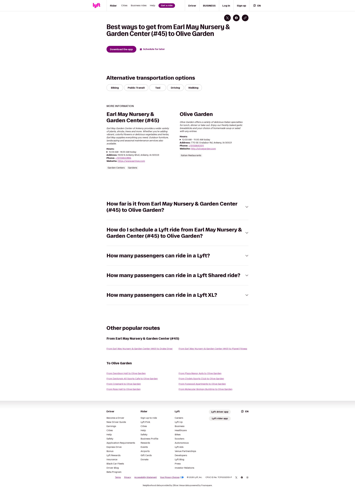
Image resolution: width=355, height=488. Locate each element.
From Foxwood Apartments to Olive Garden (202, 384)
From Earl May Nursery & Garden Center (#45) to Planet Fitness (213, 348)
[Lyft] (96, 5)
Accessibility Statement (145, 477)
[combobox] (257, 5)
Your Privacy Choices (169, 477)
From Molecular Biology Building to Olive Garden (205, 389)
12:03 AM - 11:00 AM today (196, 139)
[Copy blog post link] (245, 18)
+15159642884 (123, 158)
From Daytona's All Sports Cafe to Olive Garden (132, 378)
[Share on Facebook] (236, 18)
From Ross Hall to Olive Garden (123, 389)
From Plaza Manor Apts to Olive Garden (200, 373)
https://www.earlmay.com (131, 161)
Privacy (127, 477)
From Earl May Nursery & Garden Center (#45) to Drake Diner (139, 348)
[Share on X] (227, 18)
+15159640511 (196, 145)
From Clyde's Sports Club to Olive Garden (201, 378)
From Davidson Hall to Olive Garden (126, 373)
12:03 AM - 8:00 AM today (122, 152)
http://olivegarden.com (203, 148)
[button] (177, 207)
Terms (118, 477)
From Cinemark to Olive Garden (123, 384)
